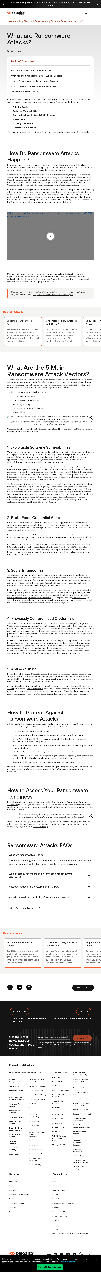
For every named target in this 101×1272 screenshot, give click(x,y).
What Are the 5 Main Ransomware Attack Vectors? (37, 76)
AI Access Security (16, 1090)
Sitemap (55, 1220)
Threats (28, 21)
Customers (13, 1199)
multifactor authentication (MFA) (70, 535)
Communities (58, 1186)
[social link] (49, 1254)
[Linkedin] (19, 988)
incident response (35, 689)
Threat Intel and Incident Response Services (81, 1143)
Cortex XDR (52, 494)
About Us (13, 1182)
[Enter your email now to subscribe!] (54, 1038)
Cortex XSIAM (69, 545)
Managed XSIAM (59, 1145)
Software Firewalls (37, 1090)
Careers (12, 1186)
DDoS (9, 202)
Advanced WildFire (16, 1117)
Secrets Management (82, 1114)
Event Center (57, 1199)
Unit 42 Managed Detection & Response (59, 1138)
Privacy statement (67, 1262)
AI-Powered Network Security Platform (25, 1073)
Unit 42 (55, 1229)
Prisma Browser (35, 1150)
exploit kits (79, 467)
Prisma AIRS (14, 1086)
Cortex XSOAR (79, 598)
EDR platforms (19, 731)
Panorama (33, 1108)
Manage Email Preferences (63, 1203)
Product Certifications (61, 1212)
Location (12, 1207)
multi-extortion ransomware (20, 197)
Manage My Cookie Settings (49, 1267)
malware (70, 578)
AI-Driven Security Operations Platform (59, 1075)
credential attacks (31, 401)
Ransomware (41, 21)
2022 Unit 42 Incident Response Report (62, 455)
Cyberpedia (15, 21)
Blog (54, 1182)
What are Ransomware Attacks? (67, 21)
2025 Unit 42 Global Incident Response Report (53, 295)
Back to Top (81, 988)
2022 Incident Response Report (42, 279)
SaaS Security (15, 1154)
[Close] (97, 1259)
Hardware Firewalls (37, 1086)
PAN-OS (32, 1103)
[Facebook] (10, 988)
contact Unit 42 (41, 827)
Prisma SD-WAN (35, 1154)
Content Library (58, 1190)
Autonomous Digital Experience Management (37, 1134)
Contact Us (14, 1190)
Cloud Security (58, 1081)
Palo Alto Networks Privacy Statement (65, 1045)
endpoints (60, 735)
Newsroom (13, 1212)
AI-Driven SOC (58, 1114)
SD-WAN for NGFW (37, 1099)
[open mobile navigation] (92, 13)
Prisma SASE (34, 1121)
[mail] (29, 988)
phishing (41, 575)
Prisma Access (35, 1145)
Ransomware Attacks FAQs (24, 91)
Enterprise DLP (35, 1141)
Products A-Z (58, 1207)
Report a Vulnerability (61, 1216)
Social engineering (21, 404)
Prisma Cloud (57, 1107)
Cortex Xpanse (43, 739)
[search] (86, 13)
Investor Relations (16, 1203)
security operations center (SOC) (33, 385)
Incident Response (81, 1156)
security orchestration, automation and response (29, 598)
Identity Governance (81, 1099)
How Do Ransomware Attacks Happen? (31, 70)
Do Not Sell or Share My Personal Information (70, 1233)
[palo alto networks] (16, 13)
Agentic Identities (80, 1110)
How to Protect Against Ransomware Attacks (34, 81)
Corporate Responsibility (19, 1194)
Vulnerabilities (14, 452)
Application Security (60, 1090)
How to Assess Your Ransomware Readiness (33, 86)
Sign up (80, 1038)
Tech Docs (56, 1225)
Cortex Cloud (57, 1086)
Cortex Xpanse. (49, 502)
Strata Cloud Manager (38, 1095)
